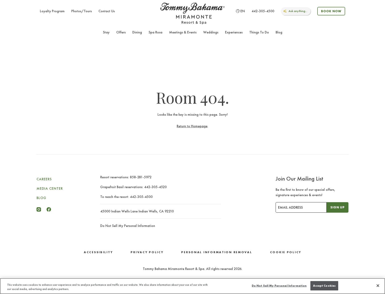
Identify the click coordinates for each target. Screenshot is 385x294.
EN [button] (242, 11)
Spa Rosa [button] (155, 32)
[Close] (378, 285)
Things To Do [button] (259, 32)
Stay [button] (106, 32)
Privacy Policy (147, 252)
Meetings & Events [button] (183, 32)
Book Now (331, 11)
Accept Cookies (324, 286)
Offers (121, 32)
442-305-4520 (155, 187)
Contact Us (106, 11)
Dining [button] (137, 32)
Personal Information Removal (216, 252)
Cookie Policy (285, 252)
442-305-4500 (263, 11)
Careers (44, 179)
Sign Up (337, 207)
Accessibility (98, 252)
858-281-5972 (141, 177)
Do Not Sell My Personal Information (279, 286)
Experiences (234, 32)
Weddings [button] (210, 32)
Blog (279, 32)
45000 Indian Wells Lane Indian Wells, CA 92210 (137, 211)
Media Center (50, 188)
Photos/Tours (81, 11)
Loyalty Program (52, 11)
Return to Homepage (192, 126)
